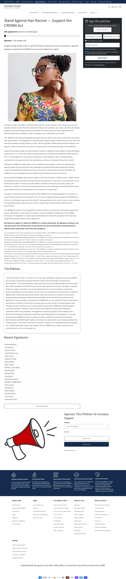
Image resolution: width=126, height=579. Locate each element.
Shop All (77, 505)
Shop (18, 2)
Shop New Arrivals (80, 533)
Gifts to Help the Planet (19, 548)
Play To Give (52, 2)
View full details (69, 450)
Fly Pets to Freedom (18, 554)
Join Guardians (27, 2)
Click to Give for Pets (60, 505)
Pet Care (97, 521)
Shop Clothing (78, 514)
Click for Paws (58, 518)
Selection (67, 422)
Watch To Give (77, 2)
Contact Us (15, 511)
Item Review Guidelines (40, 514)
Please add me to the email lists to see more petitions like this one (102, 53)
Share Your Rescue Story (102, 530)
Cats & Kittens (99, 508)
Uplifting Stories (100, 524)
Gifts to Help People (18, 545)
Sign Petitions (40, 2)
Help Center (16, 505)
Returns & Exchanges (19, 508)
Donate (93, 2)
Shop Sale (77, 530)
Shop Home (78, 521)
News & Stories (64, 2)
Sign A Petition (58, 530)
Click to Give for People (61, 508)
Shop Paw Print (79, 511)
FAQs (13, 514)
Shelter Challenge (105, 2)
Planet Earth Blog (100, 527)
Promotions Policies (39, 511)
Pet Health (98, 518)
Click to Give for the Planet (62, 511)
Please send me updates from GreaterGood (101, 49)
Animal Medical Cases (19, 551)
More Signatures (42, 406)
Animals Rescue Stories (102, 505)
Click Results (16, 524)
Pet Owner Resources (101, 514)
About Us (15, 518)
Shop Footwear (79, 518)
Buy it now (86, 444)
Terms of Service (99, 65)
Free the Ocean (58, 524)
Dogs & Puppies (100, 511)
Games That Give (59, 527)
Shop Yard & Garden (80, 524)
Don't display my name (94, 41)
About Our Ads (37, 518)
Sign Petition (102, 58)
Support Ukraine (17, 558)
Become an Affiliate (18, 521)
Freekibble (57, 521)
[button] (109, 7)
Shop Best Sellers (79, 508)
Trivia (87, 2)
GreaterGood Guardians (101, 25)
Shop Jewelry (78, 527)
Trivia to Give (58, 514)
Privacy (35, 508)
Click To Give (9, 2)
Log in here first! (102, 30)
